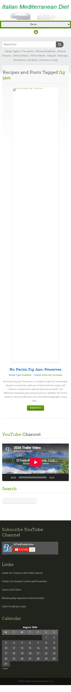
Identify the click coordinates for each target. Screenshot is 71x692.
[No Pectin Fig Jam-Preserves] (35, 224)
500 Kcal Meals (20, 55)
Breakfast (33, 60)
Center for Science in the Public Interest (22, 573)
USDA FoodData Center (14, 606)
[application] (35, 462)
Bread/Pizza (19, 60)
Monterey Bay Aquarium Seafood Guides (23, 598)
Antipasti (51, 55)
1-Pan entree (27, 51)
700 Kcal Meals (37, 55)
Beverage (63, 55)
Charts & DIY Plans (11, 589)
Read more (35, 408)
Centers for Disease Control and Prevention (24, 581)
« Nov (5, 668)
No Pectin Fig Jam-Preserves (35, 369)
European (57, 375)
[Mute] (58, 477)
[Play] (7, 477)
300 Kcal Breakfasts (45, 51)
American (47, 375)
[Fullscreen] (64, 477)
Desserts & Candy (48, 60)
